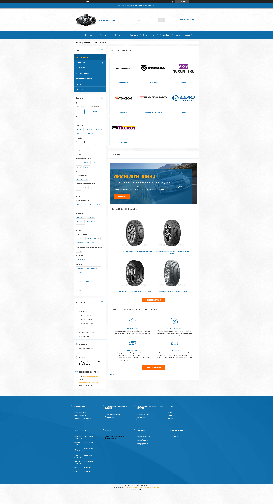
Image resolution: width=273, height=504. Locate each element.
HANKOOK (124, 112)
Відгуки (118, 35)
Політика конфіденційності (152, 487)
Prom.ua (146, 485)
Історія (170, 412)
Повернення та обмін (84, 78)
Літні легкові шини (80, 412)
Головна (88, 35)
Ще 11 (80, 138)
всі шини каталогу (153, 300)
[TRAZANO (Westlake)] (153, 98)
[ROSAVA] (153, 68)
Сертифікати (165, 35)
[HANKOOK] (124, 98)
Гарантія (103, 35)
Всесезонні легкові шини (82, 418)
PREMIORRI (123, 82)
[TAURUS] (124, 128)
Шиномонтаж (81, 68)
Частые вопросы (182, 35)
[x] (113, 375)
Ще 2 (79, 230)
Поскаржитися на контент (135, 487)
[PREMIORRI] (124, 68)
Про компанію (149, 35)
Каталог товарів (82, 57)
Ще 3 (79, 171)
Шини (95, 43)
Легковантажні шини (112, 414)
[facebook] (111, 375)
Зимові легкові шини (81, 415)
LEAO (183, 112)
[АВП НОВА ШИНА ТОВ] (86, 26)
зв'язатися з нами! (153, 368)
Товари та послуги (85, 43)
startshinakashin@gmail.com (88, 382)
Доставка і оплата (83, 73)
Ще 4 (79, 154)
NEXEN (183, 82)
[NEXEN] (183, 68)
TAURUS (123, 142)
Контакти (133, 35)
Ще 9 (79, 290)
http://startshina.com (90, 377)
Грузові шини (109, 417)
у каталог (122, 197)
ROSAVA (153, 82)
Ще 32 (80, 196)
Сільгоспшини (110, 420)
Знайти (94, 111)
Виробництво (81, 62)
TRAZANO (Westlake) (153, 112)
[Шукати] (161, 20)
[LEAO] (183, 98)
